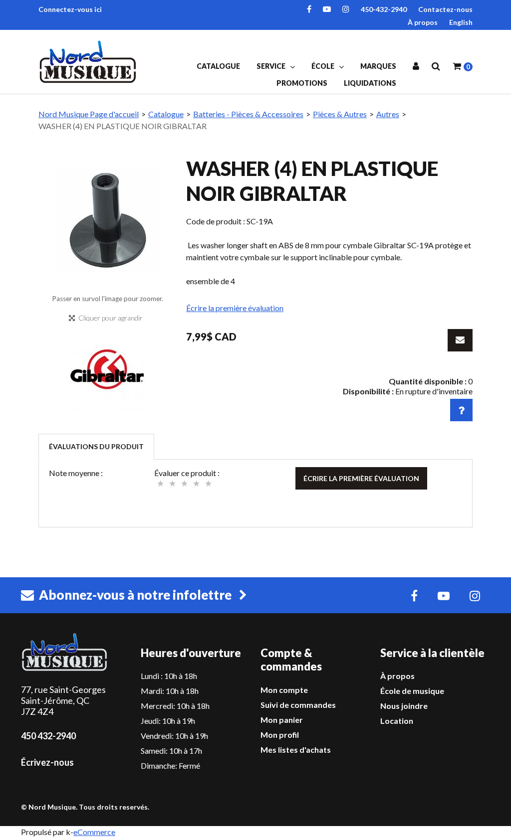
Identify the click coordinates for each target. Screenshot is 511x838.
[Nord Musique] (89, 62)
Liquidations (370, 83)
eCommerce (94, 832)
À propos (423, 22)
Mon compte (284, 689)
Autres (387, 114)
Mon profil (279, 734)
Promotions (301, 83)
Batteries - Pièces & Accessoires (248, 114)
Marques (378, 66)
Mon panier (281, 719)
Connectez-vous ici (70, 9)
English (461, 22)
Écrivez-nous (47, 762)
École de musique (412, 690)
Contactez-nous (445, 9)
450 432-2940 (48, 735)
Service (271, 66)
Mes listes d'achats (295, 749)
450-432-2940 (384, 9)
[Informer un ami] (460, 340)
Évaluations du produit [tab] (96, 446)
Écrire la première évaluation (234, 308)
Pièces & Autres (340, 114)
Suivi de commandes (298, 704)
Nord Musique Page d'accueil (88, 114)
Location (396, 720)
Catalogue (218, 66)
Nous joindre (404, 705)
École (323, 66)
